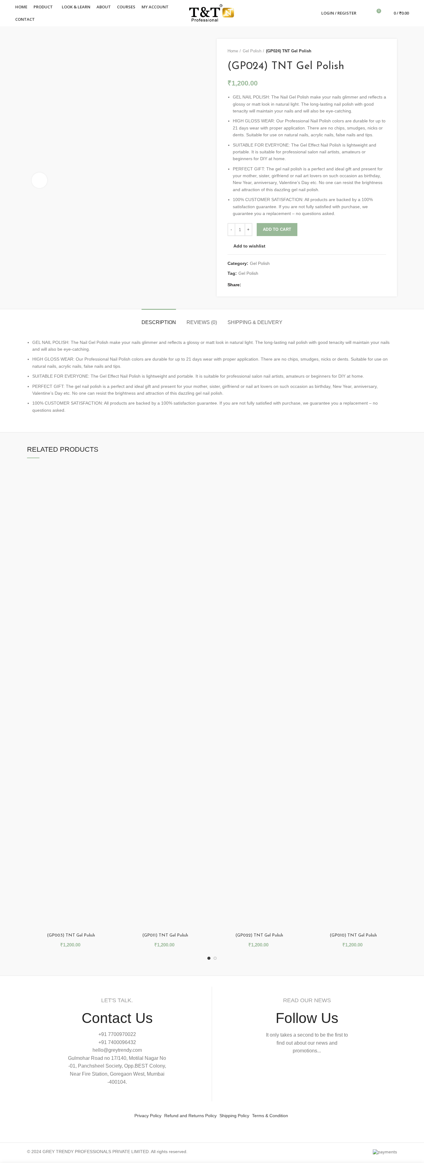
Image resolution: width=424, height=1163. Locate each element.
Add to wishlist (249, 246)
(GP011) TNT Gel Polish (165, 935)
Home (233, 51)
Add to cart (277, 229)
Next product (383, 51)
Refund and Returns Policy (190, 1115)
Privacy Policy (147, 1115)
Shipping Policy (234, 1115)
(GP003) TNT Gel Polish (71, 935)
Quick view (110, 475)
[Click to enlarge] (39, 180)
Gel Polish (252, 51)
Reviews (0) (202, 322)
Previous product (371, 51)
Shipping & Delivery (255, 322)
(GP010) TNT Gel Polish (353, 935)
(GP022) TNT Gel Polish (259, 935)
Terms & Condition (270, 1115)
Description (159, 322)
